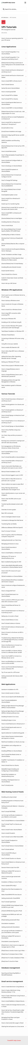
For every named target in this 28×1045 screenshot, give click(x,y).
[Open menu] (25, 2)
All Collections (4, 17)
